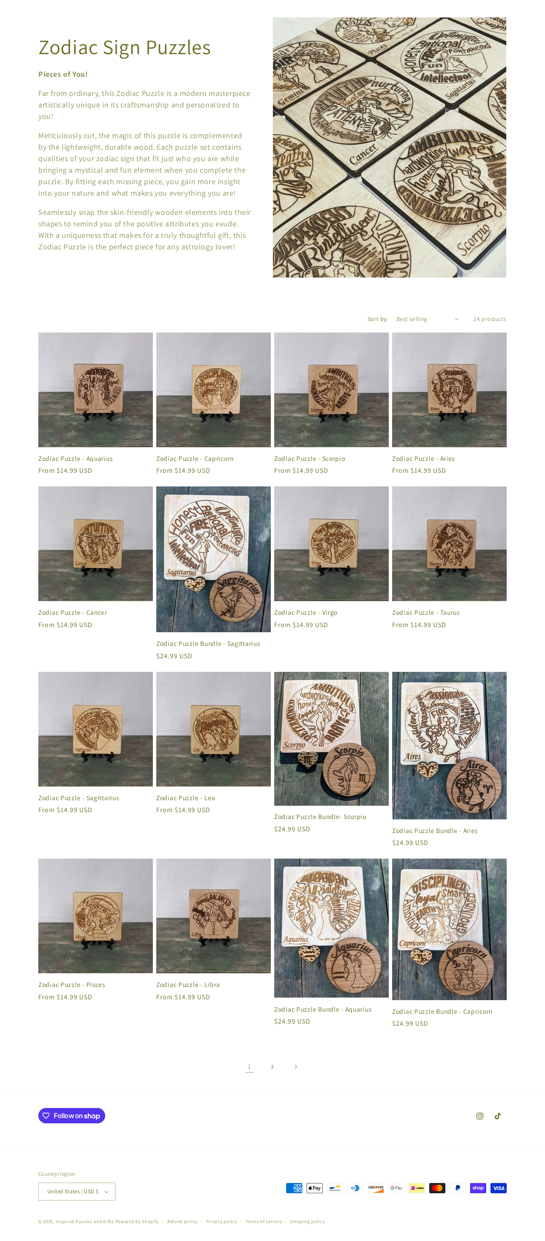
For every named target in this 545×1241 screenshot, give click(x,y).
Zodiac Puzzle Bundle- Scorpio (320, 817)
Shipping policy (307, 1221)
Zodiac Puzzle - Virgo (306, 612)
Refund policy (182, 1221)
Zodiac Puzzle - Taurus (426, 612)
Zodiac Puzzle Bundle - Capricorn (442, 1011)
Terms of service (263, 1221)
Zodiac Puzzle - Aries (423, 458)
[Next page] (295, 1066)
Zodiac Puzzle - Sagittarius (78, 798)
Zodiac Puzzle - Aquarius (75, 458)
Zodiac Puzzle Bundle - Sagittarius (208, 643)
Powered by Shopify (137, 1221)
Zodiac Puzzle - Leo (185, 798)
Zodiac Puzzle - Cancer (72, 612)
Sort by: (377, 319)
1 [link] (249, 1066)
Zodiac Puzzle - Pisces (71, 985)
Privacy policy (222, 1221)
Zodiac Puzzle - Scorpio (309, 458)
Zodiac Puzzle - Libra (188, 985)
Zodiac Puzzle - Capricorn (195, 458)
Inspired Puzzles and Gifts (85, 1221)
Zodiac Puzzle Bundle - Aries (435, 831)
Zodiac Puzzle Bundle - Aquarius (322, 1009)
